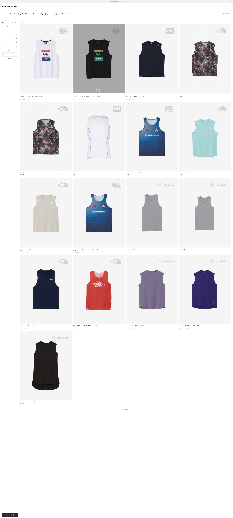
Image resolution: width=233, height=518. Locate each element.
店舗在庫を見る (99, 91)
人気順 (221, 18)
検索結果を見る (10, 515)
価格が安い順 (226, 13)
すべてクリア (15, 22)
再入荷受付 (99, 89)
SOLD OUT (98, 58)
